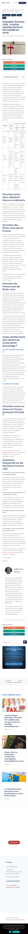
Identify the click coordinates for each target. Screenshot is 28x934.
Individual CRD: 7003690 (13, 887)
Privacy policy (16, 931)
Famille (13, 15)
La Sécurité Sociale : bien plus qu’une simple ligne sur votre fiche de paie (13, 792)
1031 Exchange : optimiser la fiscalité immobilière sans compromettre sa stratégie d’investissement (13, 720)
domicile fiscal (16, 89)
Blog (8, 10)
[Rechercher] (25, 642)
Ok (10, 931)
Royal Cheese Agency (19, 919)
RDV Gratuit (22, 3)
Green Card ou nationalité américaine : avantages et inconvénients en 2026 (14, 756)
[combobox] (12, 642)
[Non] (26, 929)
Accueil (4, 10)
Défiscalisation (6, 15)
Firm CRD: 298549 (11, 885)
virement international (8, 452)
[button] (23, 77)
